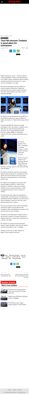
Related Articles (8, 282)
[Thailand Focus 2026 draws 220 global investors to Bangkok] (4, 297)
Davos (6, 255)
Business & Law (4, 38)
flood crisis (23, 255)
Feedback (19, 389)
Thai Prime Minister (16, 256)
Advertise (14, 389)
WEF (10, 258)
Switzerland (8, 256)
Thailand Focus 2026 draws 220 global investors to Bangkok (17, 297)
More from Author (9, 285)
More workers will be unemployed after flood (6, 275)
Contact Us (10, 389)
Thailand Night (4, 258)
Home (2, 36)
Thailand (23, 256)
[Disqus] (14, 331)
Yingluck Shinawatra (16, 258)
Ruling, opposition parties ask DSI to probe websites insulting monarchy (21, 276)
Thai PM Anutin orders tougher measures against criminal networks (17, 303)
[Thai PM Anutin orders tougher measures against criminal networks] (4, 304)
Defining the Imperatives (14, 255)
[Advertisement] (14, 19)
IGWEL (2, 256)
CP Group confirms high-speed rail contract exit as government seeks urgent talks (17, 291)
